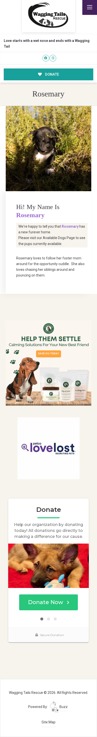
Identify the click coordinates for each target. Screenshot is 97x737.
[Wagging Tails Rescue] (48, 15)
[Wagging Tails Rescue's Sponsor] (48, 363)
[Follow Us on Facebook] (46, 58)
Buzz (63, 707)
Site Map (48, 722)
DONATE (51, 74)
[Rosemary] (48, 148)
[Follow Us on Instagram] (52, 58)
